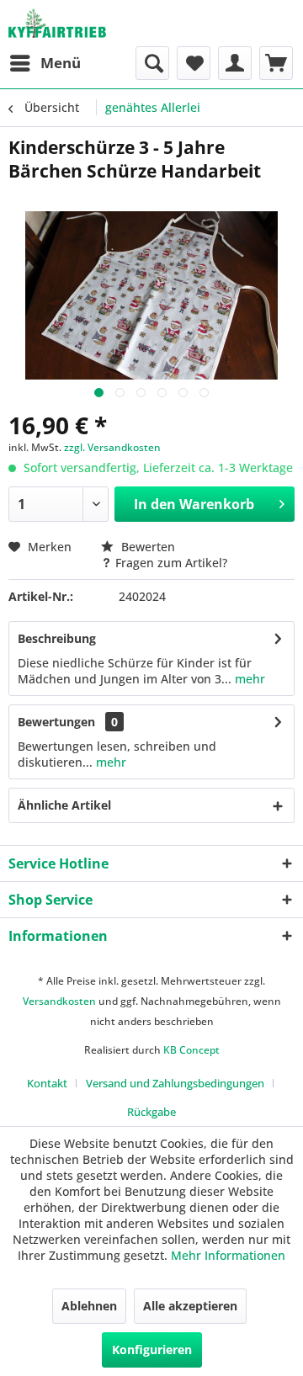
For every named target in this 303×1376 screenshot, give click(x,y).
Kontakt (47, 1083)
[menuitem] (44, 63)
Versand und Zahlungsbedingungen (175, 1083)
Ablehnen (89, 1306)
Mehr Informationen (228, 1255)
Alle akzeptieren (190, 1306)
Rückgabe (151, 1111)
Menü (60, 62)
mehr (248, 679)
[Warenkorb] (276, 63)
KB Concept (191, 1050)
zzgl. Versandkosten (112, 447)
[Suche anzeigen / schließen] (152, 63)
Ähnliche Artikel (64, 805)
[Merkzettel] (193, 63)
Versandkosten (59, 1001)
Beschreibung (57, 638)
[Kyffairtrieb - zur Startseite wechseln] (57, 23)
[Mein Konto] (235, 63)
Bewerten (146, 547)
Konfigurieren (152, 1349)
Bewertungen (56, 722)
